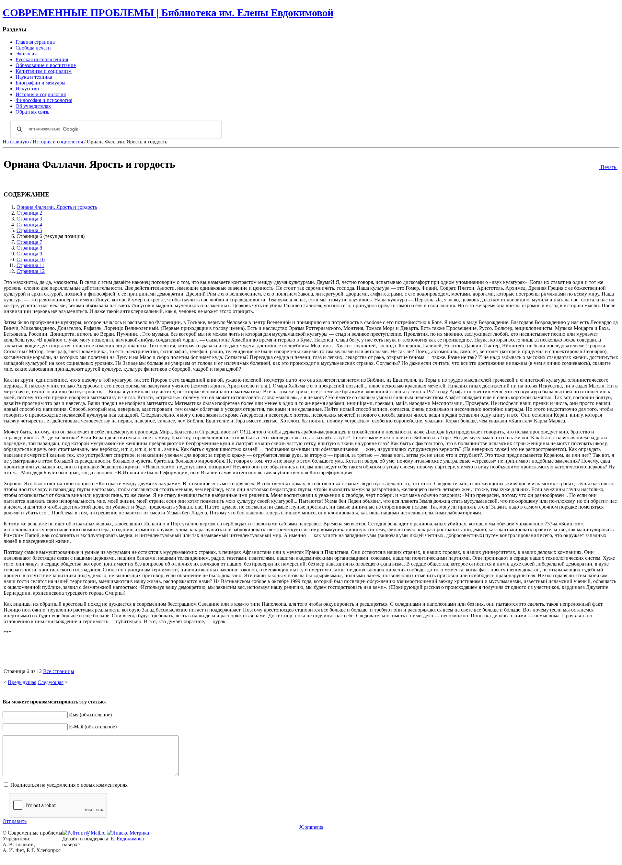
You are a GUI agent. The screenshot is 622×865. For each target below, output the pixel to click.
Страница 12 (31, 271)
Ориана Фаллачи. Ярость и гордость (57, 207)
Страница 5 (29, 230)
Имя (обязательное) (90, 714)
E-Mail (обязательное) (93, 726)
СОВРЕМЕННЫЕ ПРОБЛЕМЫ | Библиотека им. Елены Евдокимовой (168, 12)
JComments (311, 827)
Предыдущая (22, 682)
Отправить (15, 821)
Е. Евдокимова (127, 838)
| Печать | (608, 164)
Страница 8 (29, 248)
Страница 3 (29, 218)
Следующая (50, 682)
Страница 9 (29, 253)
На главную (16, 141)
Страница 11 (30, 265)
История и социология (58, 141)
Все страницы (58, 671)
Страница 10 (31, 259)
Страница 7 (29, 242)
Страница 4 (29, 224)
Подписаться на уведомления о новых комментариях (69, 785)
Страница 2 (29, 213)
